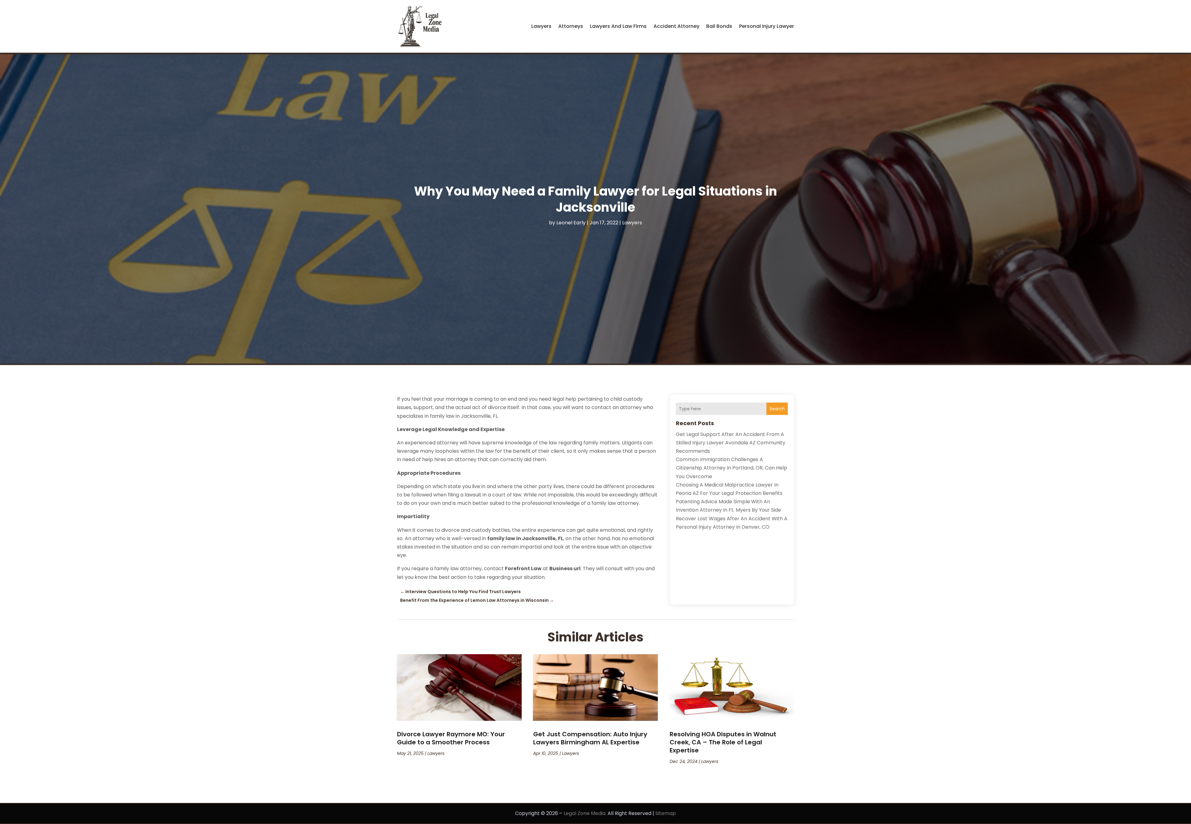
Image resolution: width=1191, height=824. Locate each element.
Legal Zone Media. (585, 813)
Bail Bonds (719, 26)
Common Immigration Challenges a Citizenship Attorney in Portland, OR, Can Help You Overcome (731, 468)
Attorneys (570, 26)
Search (777, 409)
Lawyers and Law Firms (618, 26)
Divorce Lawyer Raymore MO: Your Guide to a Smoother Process (451, 738)
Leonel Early (571, 222)
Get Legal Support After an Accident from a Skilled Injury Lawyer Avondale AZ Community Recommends (730, 443)
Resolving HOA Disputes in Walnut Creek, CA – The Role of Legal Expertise (723, 742)
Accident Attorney (676, 26)
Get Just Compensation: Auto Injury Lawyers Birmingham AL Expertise (590, 738)
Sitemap (665, 813)
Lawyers (541, 26)
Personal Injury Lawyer (766, 26)
